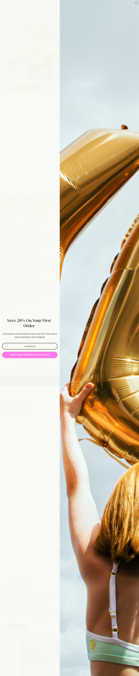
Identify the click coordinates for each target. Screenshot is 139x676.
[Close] (136, 2)
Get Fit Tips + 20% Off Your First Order (30, 354)
